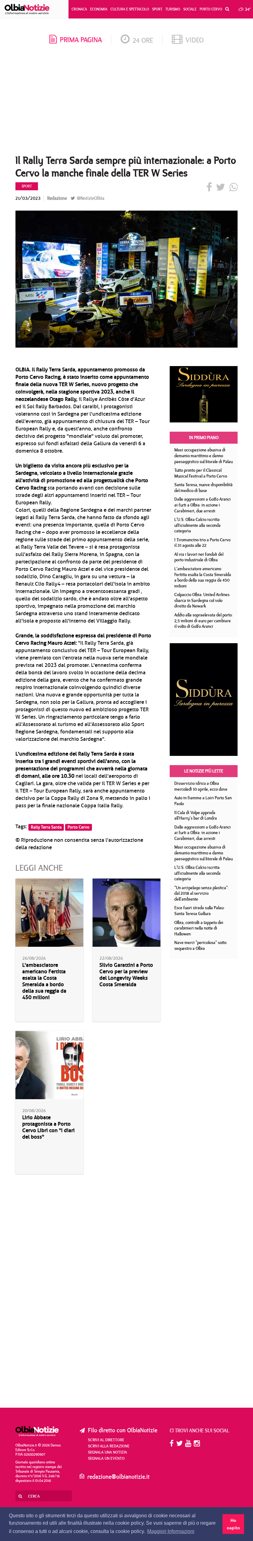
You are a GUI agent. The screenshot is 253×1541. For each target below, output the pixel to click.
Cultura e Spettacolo (129, 9)
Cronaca (79, 9)
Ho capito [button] (233, 1524)
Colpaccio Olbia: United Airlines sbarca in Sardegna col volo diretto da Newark (202, 600)
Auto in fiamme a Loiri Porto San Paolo (203, 801)
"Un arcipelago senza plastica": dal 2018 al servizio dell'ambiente (201, 893)
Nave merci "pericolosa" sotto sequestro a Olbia (200, 945)
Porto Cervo (211, 9)
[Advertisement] (126, 101)
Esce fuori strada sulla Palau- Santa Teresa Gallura (199, 911)
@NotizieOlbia (90, 198)
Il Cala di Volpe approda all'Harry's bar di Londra (195, 815)
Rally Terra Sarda (46, 827)
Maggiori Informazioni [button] (170, 1531)
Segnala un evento (106, 1458)
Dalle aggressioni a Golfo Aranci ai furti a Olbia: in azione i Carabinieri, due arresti (202, 505)
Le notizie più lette (203, 771)
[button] (225, 9)
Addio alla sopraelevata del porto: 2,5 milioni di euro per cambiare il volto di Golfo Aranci (203, 620)
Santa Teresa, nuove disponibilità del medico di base (203, 488)
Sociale (190, 9)
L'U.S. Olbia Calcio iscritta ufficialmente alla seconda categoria (197, 525)
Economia (98, 9)
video (194, 40)
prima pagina (81, 39)
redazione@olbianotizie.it (118, 1476)
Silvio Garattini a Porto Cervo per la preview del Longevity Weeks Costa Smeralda (126, 975)
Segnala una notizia (107, 1452)
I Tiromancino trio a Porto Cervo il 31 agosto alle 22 (202, 543)
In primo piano (203, 437)
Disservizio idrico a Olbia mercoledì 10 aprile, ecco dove (200, 786)
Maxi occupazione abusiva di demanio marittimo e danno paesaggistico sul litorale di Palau (203, 455)
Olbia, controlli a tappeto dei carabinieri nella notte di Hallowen (198, 928)
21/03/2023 (27, 198)
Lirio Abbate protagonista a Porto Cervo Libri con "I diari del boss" (48, 1127)
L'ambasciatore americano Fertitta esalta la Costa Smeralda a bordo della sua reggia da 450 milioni (44, 981)
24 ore (143, 40)
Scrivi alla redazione (109, 1446)
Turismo (172, 9)
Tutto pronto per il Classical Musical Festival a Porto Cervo (200, 473)
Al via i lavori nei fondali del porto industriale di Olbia (198, 557)
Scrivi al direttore (106, 1439)
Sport (157, 9)
